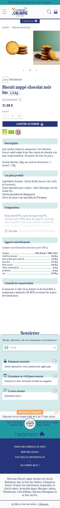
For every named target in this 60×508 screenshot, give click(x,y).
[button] (4, 12)
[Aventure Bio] (30, 423)
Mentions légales (30, 451)
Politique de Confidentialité (30, 457)
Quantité (5, 111)
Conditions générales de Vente (30, 446)
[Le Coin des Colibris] (19, 11)
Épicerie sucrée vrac (22, 27)
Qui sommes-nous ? (30, 465)
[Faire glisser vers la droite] (36, 70)
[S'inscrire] (51, 347)
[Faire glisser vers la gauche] (23, 70)
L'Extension (43, 504)
